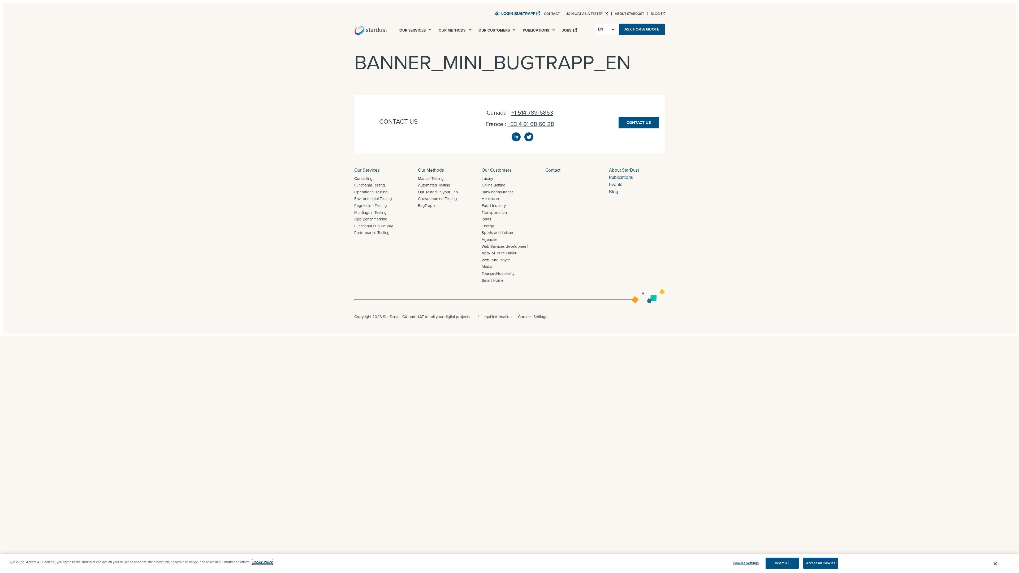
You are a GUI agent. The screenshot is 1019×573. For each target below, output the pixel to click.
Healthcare (491, 199)
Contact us (639, 122)
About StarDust (624, 170)
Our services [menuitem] (413, 30)
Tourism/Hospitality (498, 273)
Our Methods (431, 170)
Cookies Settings (532, 317)
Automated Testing (434, 185)
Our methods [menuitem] (453, 30)
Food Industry (494, 206)
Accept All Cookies (820, 563)
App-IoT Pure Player (499, 253)
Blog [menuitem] (655, 13)
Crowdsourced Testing (437, 199)
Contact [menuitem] (552, 13)
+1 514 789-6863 (532, 112)
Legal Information (496, 317)
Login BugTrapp (518, 13)
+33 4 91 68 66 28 (531, 124)
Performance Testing (372, 233)
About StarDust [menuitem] (629, 13)
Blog (613, 191)
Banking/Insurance (497, 192)
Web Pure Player (496, 260)
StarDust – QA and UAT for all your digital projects (370, 30)
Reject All (782, 563)
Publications (621, 177)
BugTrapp (426, 206)
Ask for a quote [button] (641, 29)
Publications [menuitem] (536, 30)
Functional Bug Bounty (373, 226)
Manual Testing (431, 178)
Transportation (494, 212)
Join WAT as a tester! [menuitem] (585, 13)
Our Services (367, 170)
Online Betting (494, 185)
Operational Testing (371, 192)
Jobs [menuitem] (567, 30)
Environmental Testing (373, 199)
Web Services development (505, 246)
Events (615, 184)
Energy (488, 226)
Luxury (487, 178)
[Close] (995, 563)
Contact (552, 170)
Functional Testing (369, 185)
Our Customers (497, 170)
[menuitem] (431, 31)
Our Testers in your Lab (438, 192)
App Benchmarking (370, 219)
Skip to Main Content (472, 13)
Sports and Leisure (498, 233)
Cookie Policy (262, 562)
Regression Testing (370, 206)
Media (487, 267)
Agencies (490, 239)
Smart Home (492, 280)
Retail (486, 219)
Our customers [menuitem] (494, 30)
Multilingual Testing (370, 212)
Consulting (363, 178)
